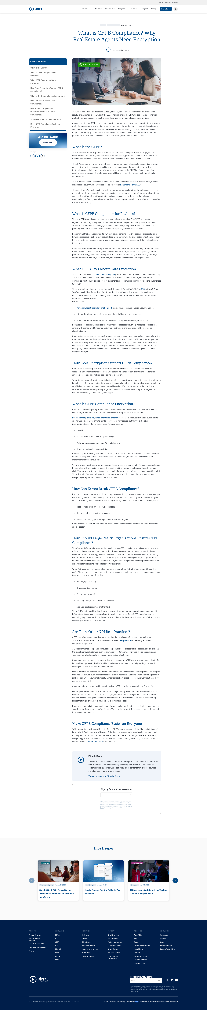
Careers (136, 942)
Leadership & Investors (142, 945)
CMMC (57, 960)
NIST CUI (58, 949)
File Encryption (113, 938)
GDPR (57, 942)
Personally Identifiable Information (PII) (94, 308)
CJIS (56, 945)
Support (145, 9)
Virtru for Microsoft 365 (36, 944)
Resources (133, 9)
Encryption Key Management (113, 957)
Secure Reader (113, 949)
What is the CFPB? (38, 67)
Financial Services (88, 956)
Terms (106, 1001)
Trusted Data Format (114, 945)
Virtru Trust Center (171, 1001)
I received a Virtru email (171, 2)
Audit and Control (114, 953)
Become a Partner (166, 945)
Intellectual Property (141, 956)
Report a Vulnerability (167, 949)
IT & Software (86, 942)
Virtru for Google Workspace (34, 939)
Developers (109, 9)
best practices (125, 640)
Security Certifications (141, 960)
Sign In (161, 2)
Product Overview (35, 935)
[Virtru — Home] (35, 9)
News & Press (138, 949)
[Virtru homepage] (39, 980)
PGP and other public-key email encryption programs (96, 417)
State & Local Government (90, 949)
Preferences (131, 1001)
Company (121, 9)
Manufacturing (86, 953)
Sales (162, 942)
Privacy (112, 1001)
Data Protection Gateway (37, 947)
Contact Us (164, 935)
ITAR (56, 938)
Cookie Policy (120, 1001)
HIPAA (57, 935)
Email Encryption (113, 935)
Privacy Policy (161, 989)
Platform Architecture (115, 942)
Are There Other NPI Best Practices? (46, 119)
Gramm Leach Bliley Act (104, 274)
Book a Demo (165, 9)
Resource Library (140, 963)
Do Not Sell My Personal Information (152, 1001)
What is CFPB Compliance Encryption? (47, 96)
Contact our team (95, 741)
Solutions (97, 9)
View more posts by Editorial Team (104, 776)
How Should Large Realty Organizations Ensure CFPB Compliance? (42, 111)
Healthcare (85, 935)
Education (85, 938)
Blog (135, 938)
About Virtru (138, 935)
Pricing (153, 9)
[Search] (175, 9)
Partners (137, 953)
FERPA (57, 956)
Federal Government (88, 945)
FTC (143, 289)
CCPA (57, 953)
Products (85, 9)
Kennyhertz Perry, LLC (130, 184)
